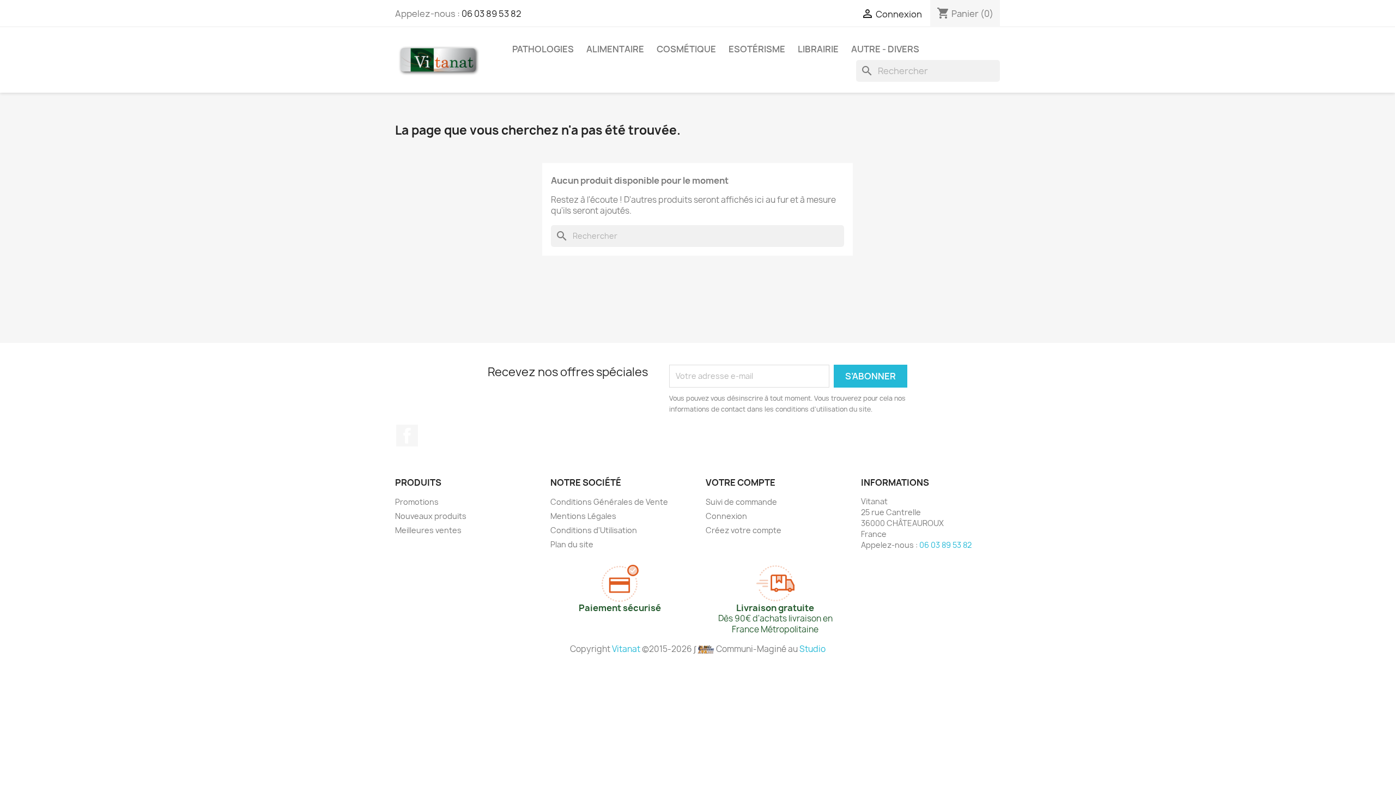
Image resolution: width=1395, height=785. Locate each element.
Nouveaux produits (430, 516)
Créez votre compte (743, 530)
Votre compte (740, 482)
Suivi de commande (741, 502)
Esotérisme (757, 49)
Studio (812, 649)
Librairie (818, 49)
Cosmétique (686, 49)
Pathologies (543, 49)
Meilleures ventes (428, 530)
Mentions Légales (583, 516)
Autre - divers (885, 49)
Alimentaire (615, 49)
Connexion (726, 516)
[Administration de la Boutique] (706, 649)
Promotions (417, 502)
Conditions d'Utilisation (593, 530)
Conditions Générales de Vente (609, 502)
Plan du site (571, 544)
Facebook (407, 435)
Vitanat (626, 649)
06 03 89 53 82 (491, 14)
